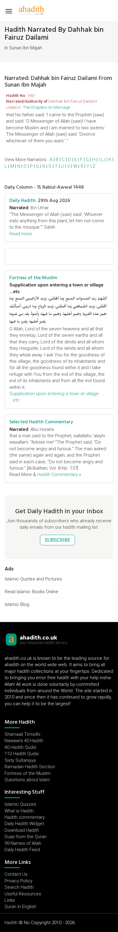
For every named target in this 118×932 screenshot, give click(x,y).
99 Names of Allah (23, 843)
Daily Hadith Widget (24, 823)
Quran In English (20, 906)
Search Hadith (19, 887)
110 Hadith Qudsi (22, 753)
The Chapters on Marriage (46, 107)
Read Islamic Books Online (31, 591)
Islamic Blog (17, 604)
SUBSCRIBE (57, 540)
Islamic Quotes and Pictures (33, 579)
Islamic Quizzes (20, 804)
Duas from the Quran (26, 836)
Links (10, 900)
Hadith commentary (25, 817)
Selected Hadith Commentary (41, 422)
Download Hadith (22, 830)
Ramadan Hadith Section (30, 766)
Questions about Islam (27, 779)
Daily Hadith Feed (22, 849)
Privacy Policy (18, 881)
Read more (20, 233)
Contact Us (16, 874)
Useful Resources (23, 894)
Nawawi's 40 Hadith (24, 740)
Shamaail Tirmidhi (22, 734)
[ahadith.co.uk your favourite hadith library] (11, 639)
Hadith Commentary (57, 474)
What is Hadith (19, 811)
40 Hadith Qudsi (20, 747)
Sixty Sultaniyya (20, 760)
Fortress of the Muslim (33, 278)
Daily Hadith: (23, 200)
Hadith (11, 922)
